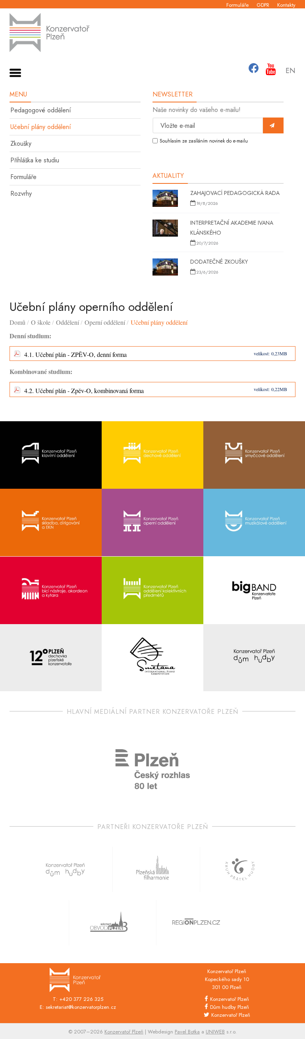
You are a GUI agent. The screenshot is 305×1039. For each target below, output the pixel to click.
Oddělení (67, 322)
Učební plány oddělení (40, 126)
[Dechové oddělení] (152, 455)
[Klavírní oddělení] (51, 455)
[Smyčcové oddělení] (254, 455)
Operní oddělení (105, 322)
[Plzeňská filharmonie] (152, 869)
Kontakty (286, 5)
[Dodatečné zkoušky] (165, 268)
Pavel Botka (187, 1031)
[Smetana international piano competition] (152, 658)
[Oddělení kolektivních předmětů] (152, 591)
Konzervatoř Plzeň (229, 999)
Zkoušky (20, 143)
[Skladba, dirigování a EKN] (51, 523)
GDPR (263, 5)
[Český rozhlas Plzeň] (152, 769)
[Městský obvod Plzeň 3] (109, 922)
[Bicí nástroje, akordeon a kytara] (51, 591)
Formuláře (237, 5)
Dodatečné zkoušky (219, 262)
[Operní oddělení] (152, 523)
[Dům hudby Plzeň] (254, 658)
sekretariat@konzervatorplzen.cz (81, 1007)
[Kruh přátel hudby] (240, 869)
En (290, 71)
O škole (40, 322)
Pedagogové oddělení (40, 110)
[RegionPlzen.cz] (196, 922)
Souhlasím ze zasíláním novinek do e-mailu (204, 141)
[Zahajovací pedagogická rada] (165, 199)
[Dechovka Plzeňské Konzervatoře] (51, 658)
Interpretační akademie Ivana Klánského (231, 228)
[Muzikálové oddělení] (254, 523)
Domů (17, 322)
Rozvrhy (21, 193)
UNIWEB (215, 1031)
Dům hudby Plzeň (229, 1007)
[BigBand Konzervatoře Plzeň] (254, 591)
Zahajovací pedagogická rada (235, 193)
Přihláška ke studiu (34, 160)
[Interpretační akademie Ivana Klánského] (165, 229)
